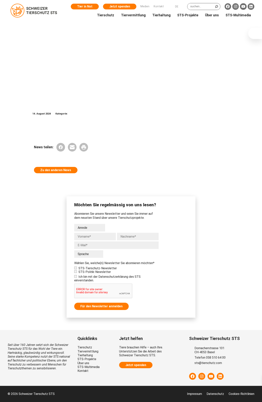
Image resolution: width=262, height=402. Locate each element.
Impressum (194, 394)
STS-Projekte (86, 359)
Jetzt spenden (119, 6)
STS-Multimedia (88, 367)
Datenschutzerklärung (113, 276)
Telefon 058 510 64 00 (210, 357)
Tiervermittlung (87, 351)
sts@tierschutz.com (208, 363)
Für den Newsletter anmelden (101, 306)
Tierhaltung (85, 355)
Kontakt (82, 371)
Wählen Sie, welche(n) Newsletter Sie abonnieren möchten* (114, 263)
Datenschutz (215, 394)
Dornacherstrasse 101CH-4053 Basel (209, 350)
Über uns (83, 363)
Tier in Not (84, 6)
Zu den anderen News (55, 170)
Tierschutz (84, 347)
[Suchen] (216, 6)
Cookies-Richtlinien (241, 394)
